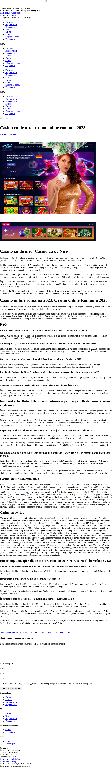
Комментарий (7, 663)
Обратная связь (12, 37)
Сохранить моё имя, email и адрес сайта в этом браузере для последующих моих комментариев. (47, 683)
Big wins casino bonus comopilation (54, 632)
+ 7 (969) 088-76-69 (9, 752)
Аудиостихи (11, 24)
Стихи (8, 32)
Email (3, 673)
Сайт (2, 678)
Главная (9, 22)
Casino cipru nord (29, 632)
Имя (3, 668)
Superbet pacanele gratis (10, 632)
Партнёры (10, 39)
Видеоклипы (11, 27)
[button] (56, 44)
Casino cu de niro (8, 134)
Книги (8, 29)
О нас (8, 34)
